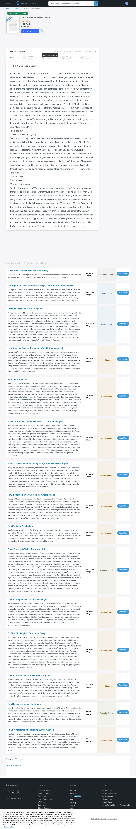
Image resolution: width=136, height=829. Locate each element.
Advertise (73, 793)
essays (15, 8)
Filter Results (89, 51)
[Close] (132, 819)
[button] (8, 4)
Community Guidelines (109, 793)
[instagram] (18, 794)
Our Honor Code (107, 796)
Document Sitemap (45, 790)
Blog (71, 800)
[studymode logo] (30, 3)
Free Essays (42, 796)
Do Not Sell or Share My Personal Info (104, 819)
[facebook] (8, 794)
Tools (69, 51)
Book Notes (42, 805)
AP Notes (41, 802)
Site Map (73, 803)
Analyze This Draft (30, 31)
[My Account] (127, 3)
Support (72, 806)
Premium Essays (44, 793)
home (8, 8)
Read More (123, 274)
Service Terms (106, 802)
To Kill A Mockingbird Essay (35, 18)
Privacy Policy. (9, 827)
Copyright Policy (107, 790)
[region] (68, 819)
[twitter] (13, 794)
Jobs (71, 796)
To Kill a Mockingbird (13, 765)
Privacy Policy (106, 799)
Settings (78, 51)
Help (71, 809)
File (55, 51)
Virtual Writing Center (45, 799)
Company (73, 790)
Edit (61, 51)
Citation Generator (44, 808)
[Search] (96, 3)
